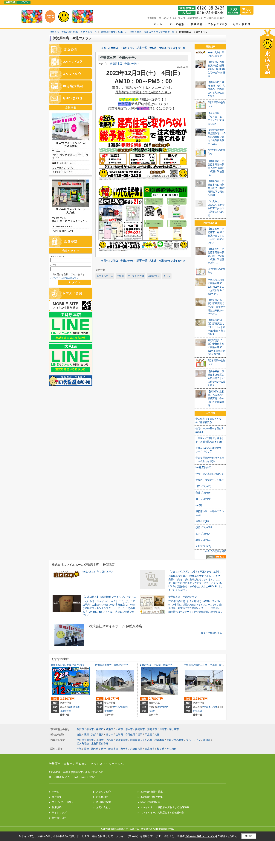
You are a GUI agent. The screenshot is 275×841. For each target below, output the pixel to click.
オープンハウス (136, 276)
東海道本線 (122, 740)
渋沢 (166, 706)
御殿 (79, 734)
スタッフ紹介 (103, 791)
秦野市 (161, 706)
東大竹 (125, 706)
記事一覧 (142, 47)
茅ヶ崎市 (174, 729)
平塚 (79, 748)
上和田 (120, 734)
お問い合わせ (103, 807)
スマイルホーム (105, 276)
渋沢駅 (152, 711)
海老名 (124, 748)
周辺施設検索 (103, 802)
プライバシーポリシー (64, 802)
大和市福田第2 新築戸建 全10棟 (67, 665)
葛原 (87, 734)
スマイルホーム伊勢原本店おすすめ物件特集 (164, 807)
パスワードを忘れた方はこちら (64, 278)
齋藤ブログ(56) (203, 492)
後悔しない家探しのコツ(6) (209, 473)
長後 (86, 748)
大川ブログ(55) (203, 546)
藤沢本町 (113, 748)
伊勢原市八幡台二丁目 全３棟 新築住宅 (206, 665)
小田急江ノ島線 (105, 740)
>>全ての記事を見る (215, 551)
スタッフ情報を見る (211, 633)
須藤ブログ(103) (203, 527)
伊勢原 (120, 276)
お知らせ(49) (202, 521)
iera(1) (198, 505)
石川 (101, 734)
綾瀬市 (109, 729)
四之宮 (149, 734)
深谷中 (110, 734)
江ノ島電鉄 (83, 743)
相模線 (207, 740)
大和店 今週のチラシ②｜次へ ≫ (167, 47)
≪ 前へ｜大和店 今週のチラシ (118, 47)
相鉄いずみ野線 (175, 740)
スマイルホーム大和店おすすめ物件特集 (162, 812)
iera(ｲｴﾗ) (143, 108)
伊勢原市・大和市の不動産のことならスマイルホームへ (86, 763)
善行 (103, 748)
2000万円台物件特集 (151, 791)
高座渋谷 (150, 748)
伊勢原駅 (108, 711)
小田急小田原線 (85, 740)
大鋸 (157, 734)
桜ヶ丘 (160, 748)
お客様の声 (102, 796)
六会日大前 (136, 748)
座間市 (163, 729)
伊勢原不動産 (129, 99)
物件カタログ (59, 817)
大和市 (72, 706)
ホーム (55, 791)
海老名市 (152, 729)
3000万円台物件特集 (151, 796)
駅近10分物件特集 (150, 802)
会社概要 (57, 796)
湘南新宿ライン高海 (141, 740)
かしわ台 (171, 748)
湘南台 (95, 748)
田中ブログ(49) (203, 498)
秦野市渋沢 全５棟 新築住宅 (155, 665)
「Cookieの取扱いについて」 (200, 836)
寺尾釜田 (130, 734)
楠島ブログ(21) (203, 539)
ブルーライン (193, 740)
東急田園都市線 (99, 743)
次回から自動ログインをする (69, 274)
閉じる (248, 836)
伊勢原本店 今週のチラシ (118, 58)
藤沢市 (80, 729)
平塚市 (90, 729)
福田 (77, 706)
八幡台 (213, 706)
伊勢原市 (124, 104)
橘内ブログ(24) (203, 533)
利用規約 (57, 807)
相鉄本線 (160, 740)
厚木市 (129, 729)
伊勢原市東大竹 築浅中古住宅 (111, 665)
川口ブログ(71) (203, 486)
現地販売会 (154, 276)
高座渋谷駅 (65, 711)
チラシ (166, 276)
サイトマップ (59, 812)
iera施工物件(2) (203, 467)
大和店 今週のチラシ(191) (209, 480)
